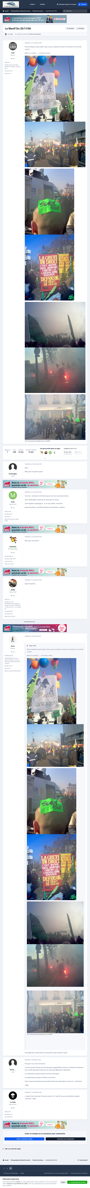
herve (13, 646)
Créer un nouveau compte (24, 1139)
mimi (13, 502)
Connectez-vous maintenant (65, 1139)
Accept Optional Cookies (78, 1182)
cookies (18, 1182)
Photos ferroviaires (35, 34)
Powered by (78, 1173)
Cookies (22, 1173)
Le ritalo (13, 1102)
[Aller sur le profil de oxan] (6, 34)
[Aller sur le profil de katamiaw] (41, 452)
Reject (63, 1182)
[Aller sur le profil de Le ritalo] (13, 1095)
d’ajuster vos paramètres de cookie (17, 1183)
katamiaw (12, 547)
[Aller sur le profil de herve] (54, 452)
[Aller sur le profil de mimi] (50, 452)
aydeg (13, 590)
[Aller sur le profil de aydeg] (45, 452)
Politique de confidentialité (11, 1173)
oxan (13, 53)
